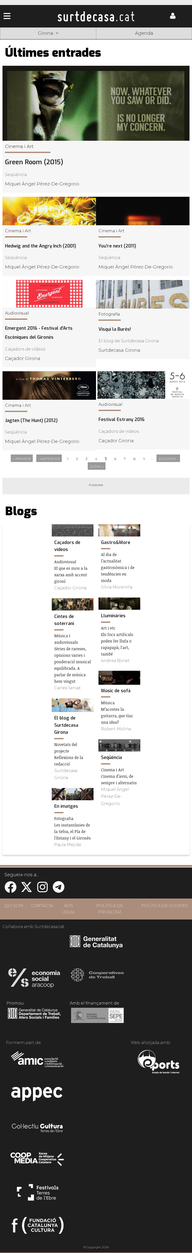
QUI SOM (13, 905)
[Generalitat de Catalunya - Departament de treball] (34, 1019)
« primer (22, 458)
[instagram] (42, 890)
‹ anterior (49, 458)
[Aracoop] (34, 979)
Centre (96, 40)
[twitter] (26, 890)
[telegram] (58, 890)
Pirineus (134, 40)
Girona (57, 40)
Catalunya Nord (19, 40)
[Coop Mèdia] (37, 1161)
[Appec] (37, 1095)
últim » (97, 466)
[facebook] (10, 890)
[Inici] (96, 16)
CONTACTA (42, 905)
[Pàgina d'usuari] (173, 17)
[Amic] (37, 1062)
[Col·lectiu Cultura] (37, 1128)
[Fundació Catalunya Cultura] (37, 1227)
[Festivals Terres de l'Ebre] (37, 1194)
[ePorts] (158, 1062)
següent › (168, 458)
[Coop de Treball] (97, 979)
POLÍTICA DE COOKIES (164, 905)
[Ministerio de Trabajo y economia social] (97, 1019)
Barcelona (173, 40)
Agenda (144, 33)
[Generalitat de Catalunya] (96, 946)
